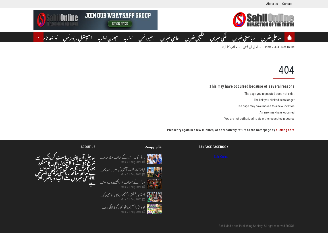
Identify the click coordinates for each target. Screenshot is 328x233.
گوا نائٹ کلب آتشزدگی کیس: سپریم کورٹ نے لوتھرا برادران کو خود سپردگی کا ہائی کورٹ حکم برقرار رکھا (122, 169)
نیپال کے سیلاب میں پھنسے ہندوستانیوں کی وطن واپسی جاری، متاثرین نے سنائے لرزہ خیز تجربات (122, 181)
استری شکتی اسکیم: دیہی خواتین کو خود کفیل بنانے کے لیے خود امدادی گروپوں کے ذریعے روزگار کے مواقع (122, 194)
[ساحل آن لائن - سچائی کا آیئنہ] (263, 20)
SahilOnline (221, 157)
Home (268, 47)
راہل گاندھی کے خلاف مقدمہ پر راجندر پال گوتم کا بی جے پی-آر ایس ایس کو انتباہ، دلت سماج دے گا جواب (122, 156)
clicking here (285, 130)
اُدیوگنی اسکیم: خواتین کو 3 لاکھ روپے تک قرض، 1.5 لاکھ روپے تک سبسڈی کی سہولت (122, 206)
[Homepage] (289, 37)
